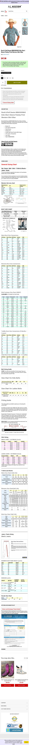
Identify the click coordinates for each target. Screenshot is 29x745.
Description (4, 109)
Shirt (13, 168)
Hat (2, 168)
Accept (26, 742)
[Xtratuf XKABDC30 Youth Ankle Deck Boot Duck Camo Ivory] (21, 669)
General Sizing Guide (8, 102)
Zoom (20, 46)
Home (2, 15)
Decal (7, 170)
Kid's (6, 15)
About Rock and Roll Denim (9, 141)
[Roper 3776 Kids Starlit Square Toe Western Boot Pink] (7, 669)
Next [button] (27, 658)
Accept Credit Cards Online (14, 722)
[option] (25, 22)
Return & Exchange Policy (8, 605)
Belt (10, 168)
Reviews (3, 649)
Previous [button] (25, 658)
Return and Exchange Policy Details (11, 609)
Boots (6, 168)
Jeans (3, 170)
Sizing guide (4, 161)
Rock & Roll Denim (8, 88)
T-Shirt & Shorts (21, 168)
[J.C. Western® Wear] (14, 6)
